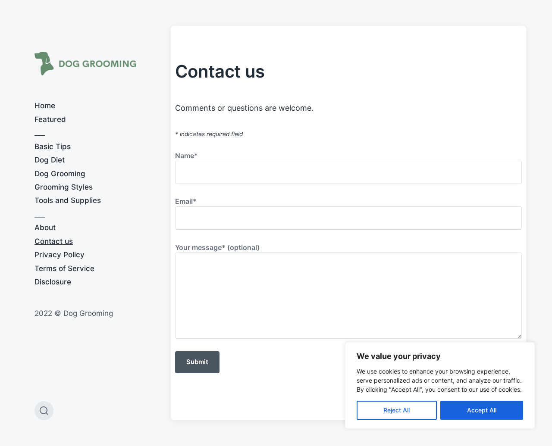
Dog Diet (49, 160)
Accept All (481, 410)
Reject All (396, 410)
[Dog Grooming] (85, 63)
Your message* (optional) (217, 247)
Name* (186, 155)
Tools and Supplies (67, 200)
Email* (186, 201)
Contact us (53, 241)
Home (44, 105)
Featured (50, 119)
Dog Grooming (59, 173)
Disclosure (52, 282)
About (45, 227)
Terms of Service (64, 268)
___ (39, 132)
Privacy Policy (59, 254)
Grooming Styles (63, 187)
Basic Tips (52, 146)
